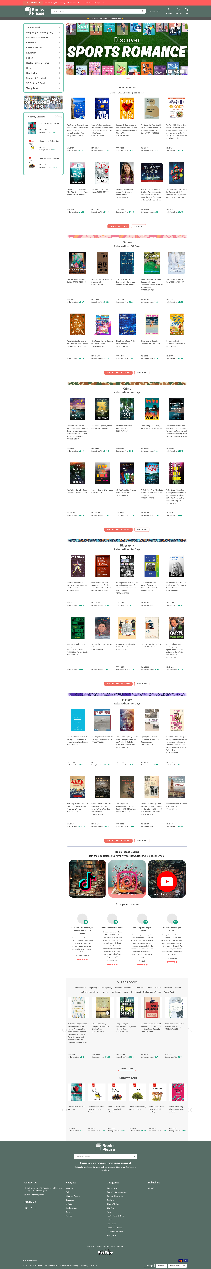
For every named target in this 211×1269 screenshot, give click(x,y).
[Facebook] (36, 1208)
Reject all (161, 1265)
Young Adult (32, 88)
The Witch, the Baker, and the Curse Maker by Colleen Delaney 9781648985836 (77, 343)
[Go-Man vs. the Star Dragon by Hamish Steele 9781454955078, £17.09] (102, 324)
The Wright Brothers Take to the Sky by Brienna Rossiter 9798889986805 (102, 739)
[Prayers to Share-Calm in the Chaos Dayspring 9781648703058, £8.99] (176, 1007)
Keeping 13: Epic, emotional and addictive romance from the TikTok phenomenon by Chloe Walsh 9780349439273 (126, 130)
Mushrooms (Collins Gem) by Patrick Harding (156, 1109)
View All (151, 1188)
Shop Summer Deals (118, 226)
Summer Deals (33, 27)
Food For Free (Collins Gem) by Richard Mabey (57, 158)
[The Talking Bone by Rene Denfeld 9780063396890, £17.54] (78, 473)
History (30, 68)
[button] (43, 102)
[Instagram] (26, 1208)
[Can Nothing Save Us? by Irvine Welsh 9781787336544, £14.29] (152, 409)
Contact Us (70, 1200)
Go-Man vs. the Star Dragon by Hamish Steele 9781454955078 (102, 343)
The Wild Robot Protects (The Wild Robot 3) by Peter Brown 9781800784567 (77, 192)
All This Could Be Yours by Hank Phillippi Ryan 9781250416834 (126, 492)
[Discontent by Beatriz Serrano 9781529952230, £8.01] (152, 324)
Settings (149, 1265)
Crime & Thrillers (34, 47)
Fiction (29, 57)
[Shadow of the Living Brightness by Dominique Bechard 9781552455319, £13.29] (127, 263)
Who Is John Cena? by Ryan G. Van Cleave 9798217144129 (101, 647)
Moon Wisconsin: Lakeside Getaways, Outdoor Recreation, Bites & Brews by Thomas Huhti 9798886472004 (152, 284)
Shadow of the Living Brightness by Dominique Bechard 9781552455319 (125, 282)
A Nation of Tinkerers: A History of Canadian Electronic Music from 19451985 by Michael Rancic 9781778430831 (77, 649)
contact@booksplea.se (35, 1195)
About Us (69, 1188)
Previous (56, 116)
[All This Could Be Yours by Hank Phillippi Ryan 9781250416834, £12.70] (127, 473)
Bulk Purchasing (71, 1208)
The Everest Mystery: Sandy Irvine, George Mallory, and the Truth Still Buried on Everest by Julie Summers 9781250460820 (126, 742)
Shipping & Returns (73, 1196)
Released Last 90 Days (127, 392)
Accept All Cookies (177, 1265)
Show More (139, 226)
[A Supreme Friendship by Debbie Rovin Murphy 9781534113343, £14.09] (127, 628)
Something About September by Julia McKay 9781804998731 (175, 343)
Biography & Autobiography (39, 32)
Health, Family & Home (37, 63)
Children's (31, 42)
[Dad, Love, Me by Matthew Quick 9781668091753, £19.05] (152, 628)
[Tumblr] (31, 1208)
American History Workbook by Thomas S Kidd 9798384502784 (176, 806)
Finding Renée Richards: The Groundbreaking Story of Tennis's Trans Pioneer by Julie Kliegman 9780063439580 (127, 587)
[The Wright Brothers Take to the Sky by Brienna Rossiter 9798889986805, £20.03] (102, 720)
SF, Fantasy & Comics (36, 83)
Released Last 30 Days (127, 246)
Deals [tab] (112, 93)
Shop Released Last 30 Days (118, 373)
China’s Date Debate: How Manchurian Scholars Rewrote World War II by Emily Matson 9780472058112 (101, 809)
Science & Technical (36, 78)
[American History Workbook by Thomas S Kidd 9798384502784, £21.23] (176, 787)
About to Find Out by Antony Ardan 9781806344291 (124, 428)
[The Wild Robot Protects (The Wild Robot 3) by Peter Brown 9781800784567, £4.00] (78, 173)
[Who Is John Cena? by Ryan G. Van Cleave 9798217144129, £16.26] (102, 628)
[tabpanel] (127, 49)
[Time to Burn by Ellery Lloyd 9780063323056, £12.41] (102, 473)
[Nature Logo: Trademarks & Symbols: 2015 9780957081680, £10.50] (102, 263)
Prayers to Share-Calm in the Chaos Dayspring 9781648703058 (174, 1026)
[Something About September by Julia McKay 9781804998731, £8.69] (176, 324)
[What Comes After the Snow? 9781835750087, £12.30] (176, 263)
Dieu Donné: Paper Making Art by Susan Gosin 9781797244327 (126, 343)
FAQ (67, 1192)
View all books (127, 1069)
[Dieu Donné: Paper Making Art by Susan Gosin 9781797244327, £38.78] (127, 324)
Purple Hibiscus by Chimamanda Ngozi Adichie (176, 1109)
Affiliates (69, 1204)
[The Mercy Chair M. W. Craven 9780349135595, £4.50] (102, 173)
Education (31, 52)
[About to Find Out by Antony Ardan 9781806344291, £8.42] (127, 409)
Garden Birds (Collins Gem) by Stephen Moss (56, 141)
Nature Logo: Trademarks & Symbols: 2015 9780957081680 (101, 282)
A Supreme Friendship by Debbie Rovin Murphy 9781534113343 (125, 647)
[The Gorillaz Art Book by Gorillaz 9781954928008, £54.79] (78, 263)
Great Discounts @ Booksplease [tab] (131, 93)
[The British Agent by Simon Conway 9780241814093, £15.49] (102, 409)
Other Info (70, 1212)
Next (60, 116)
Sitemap (69, 1216)
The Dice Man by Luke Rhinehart (51, 123)
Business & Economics (37, 37)
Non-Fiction (32, 73)
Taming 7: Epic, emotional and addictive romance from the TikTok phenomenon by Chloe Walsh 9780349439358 (102, 130)
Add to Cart (50, 137)
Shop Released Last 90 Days (118, 530)
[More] (59, 27)
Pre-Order (78, 1063)
